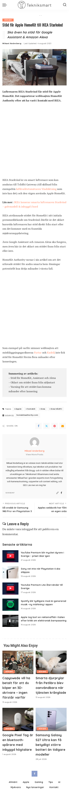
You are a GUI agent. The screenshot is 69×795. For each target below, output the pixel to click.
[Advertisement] (34, 142)
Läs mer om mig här (37, 485)
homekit (31, 409)
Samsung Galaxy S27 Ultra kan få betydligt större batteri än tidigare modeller (50, 744)
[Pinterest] (54, 426)
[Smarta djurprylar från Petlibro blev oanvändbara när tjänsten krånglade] (51, 662)
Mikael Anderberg (11, 43)
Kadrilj (51, 352)
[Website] (57, 493)
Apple (18, 409)
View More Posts (34, 454)
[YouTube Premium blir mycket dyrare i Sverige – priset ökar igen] (10, 556)
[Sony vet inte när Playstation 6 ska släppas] (10, 572)
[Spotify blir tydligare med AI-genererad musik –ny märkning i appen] (10, 605)
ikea (43, 409)
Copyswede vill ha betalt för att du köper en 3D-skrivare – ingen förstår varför (16, 687)
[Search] (65, 5)
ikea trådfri (56, 409)
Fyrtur (38, 352)
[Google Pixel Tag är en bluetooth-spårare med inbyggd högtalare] (17, 719)
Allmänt (8, 20)
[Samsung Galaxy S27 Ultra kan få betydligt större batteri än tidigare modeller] (51, 719)
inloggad (27, 529)
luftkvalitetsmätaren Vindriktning (36, 189)
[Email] (62, 426)
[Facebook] (38, 426)
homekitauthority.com (27, 415)
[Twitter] (46, 426)
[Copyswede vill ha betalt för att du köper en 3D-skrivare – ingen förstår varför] (17, 662)
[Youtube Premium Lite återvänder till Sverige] (10, 588)
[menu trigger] (5, 5)
